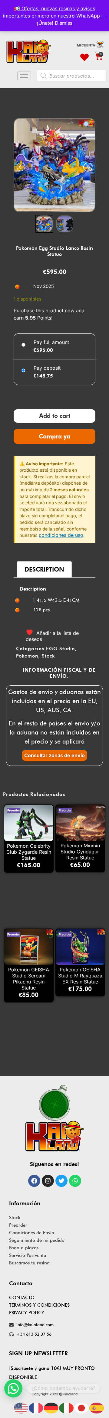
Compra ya (54, 367)
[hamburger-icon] (24, 76)
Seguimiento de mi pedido (36, 1171)
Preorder (18, 1156)
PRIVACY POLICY (26, 1244)
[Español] (96, 1407)
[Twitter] (61, 1112)
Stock (48, 587)
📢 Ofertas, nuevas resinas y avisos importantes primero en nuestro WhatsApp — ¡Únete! (54, 15)
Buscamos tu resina (29, 1194)
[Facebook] (34, 1112)
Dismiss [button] (63, 23)
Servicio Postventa (27, 1186)
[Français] (36, 1407)
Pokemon (27, 587)
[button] (13, 1388)
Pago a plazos (23, 1179)
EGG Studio (60, 580)
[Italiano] (66, 1407)
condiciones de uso (61, 466)
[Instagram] (48, 1112)
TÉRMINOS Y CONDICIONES (39, 1236)
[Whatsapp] (75, 1112)
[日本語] (81, 1407)
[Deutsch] (51, 1407)
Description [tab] (44, 500)
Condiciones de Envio (31, 1164)
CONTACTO (22, 1229)
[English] (21, 1407)
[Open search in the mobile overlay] (72, 76)
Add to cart (54, 347)
